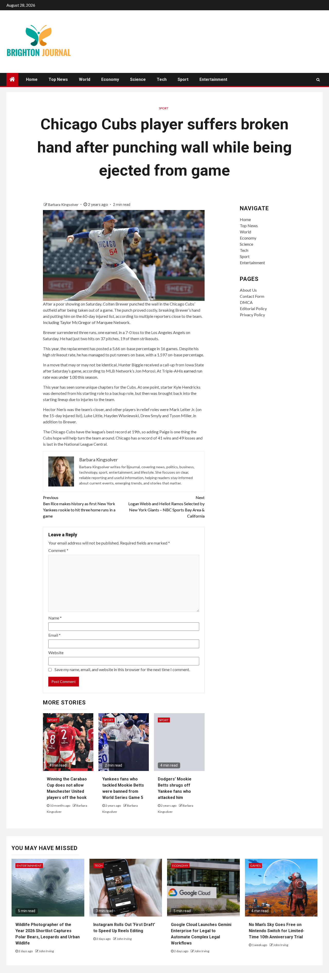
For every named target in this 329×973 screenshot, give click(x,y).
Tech (162, 79)
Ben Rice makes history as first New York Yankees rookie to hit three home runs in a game (79, 506)
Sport (183, 79)
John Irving (46, 951)
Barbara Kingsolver (63, 204)
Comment (58, 550)
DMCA (246, 302)
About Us (248, 290)
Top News (58, 79)
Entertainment (213, 79)
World (84, 79)
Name (55, 617)
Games (255, 865)
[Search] (318, 79)
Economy (110, 79)
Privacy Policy (252, 314)
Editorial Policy (253, 308)
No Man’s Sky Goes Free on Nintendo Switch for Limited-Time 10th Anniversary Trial (276, 930)
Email (54, 635)
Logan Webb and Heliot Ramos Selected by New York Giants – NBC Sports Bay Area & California (166, 506)
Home (32, 79)
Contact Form (252, 296)
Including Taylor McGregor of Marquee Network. (86, 322)
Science (138, 79)
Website (55, 652)
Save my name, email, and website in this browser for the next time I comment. (122, 669)
